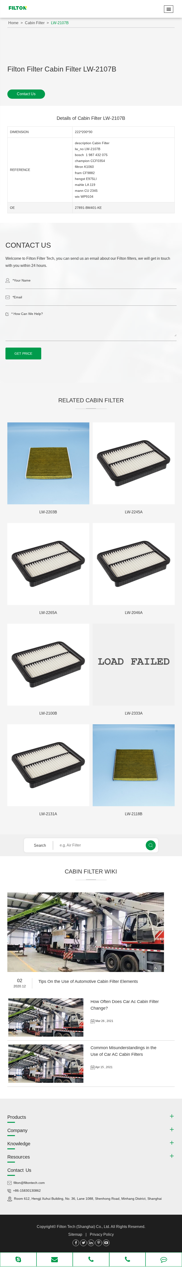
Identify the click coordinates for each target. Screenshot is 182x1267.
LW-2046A (134, 613)
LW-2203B (48, 512)
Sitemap (75, 1234)
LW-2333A (134, 713)
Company (17, 1130)
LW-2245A (134, 512)
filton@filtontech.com (29, 1183)
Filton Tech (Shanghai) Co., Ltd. (84, 1227)
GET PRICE (23, 353)
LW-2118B (133, 814)
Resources (18, 1157)
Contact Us (26, 94)
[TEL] (91, 1260)
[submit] (151, 845)
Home (13, 23)
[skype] (18, 1260)
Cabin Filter (35, 23)
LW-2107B (60, 23)
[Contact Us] (164, 1260)
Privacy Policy (102, 1234)
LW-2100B (48, 713)
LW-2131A (48, 814)
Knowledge (18, 1143)
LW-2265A (48, 613)
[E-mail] (55, 1260)
